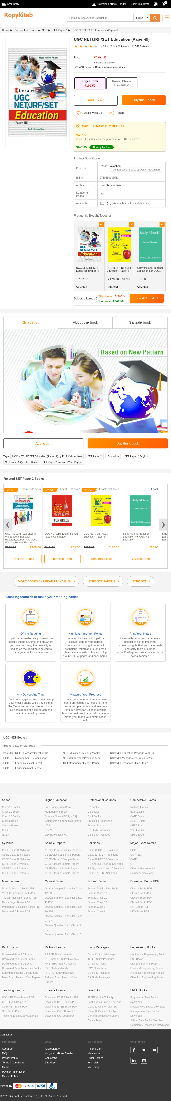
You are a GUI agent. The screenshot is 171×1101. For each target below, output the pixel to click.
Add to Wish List (93, 112)
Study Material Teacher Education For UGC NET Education (137, 536)
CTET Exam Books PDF (15, 1002)
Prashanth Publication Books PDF (21, 906)
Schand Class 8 (97, 911)
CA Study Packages (99, 830)
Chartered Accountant (142, 868)
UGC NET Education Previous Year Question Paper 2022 (80, 753)
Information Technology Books (147, 972)
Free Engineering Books (58, 807)
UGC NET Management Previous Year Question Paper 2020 (134, 758)
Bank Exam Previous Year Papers (21, 977)
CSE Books (136, 959)
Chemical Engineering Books (146, 977)
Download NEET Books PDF (61, 1002)
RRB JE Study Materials (58, 954)
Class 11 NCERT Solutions (103, 854)
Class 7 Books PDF (141, 893)
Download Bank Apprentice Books (21, 968)
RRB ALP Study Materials (59, 972)
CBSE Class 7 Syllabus (15, 873)
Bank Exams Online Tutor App (104, 1002)
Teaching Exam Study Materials (20, 1015)
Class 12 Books (11, 807)
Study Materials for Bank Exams (20, 972)
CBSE (5, 830)
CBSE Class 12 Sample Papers (62, 850)
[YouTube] (154, 1051)
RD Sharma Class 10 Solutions (105, 863)
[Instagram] (144, 1061)
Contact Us (6, 1034)
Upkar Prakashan (110, 166)
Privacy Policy (10, 1058)
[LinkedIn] (133, 1061)
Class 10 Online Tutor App (102, 1011)
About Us (7, 1048)
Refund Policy (10, 1076)
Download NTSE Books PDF (61, 1006)
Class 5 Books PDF (141, 902)
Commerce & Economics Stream (63, 820)
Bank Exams (137, 811)
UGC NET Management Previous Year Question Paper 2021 (80, 758)
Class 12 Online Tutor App (102, 1006)
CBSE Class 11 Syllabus (16, 854)
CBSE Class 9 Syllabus (15, 863)
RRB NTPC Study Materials (60, 963)
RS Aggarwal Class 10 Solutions (106, 868)
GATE (133, 859)
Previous (8, 524)
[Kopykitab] (17, 14)
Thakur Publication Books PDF (19, 897)
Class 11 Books (11, 811)
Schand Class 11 (97, 897)
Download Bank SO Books (17, 963)
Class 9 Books (10, 820)
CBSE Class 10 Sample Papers (62, 859)
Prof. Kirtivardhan (110, 185)
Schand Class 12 (97, 893)
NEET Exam (137, 825)
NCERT (6, 834)
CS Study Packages (99, 834)
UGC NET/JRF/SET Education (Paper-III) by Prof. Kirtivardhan (47, 456)
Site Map (50, 1062)
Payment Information (13, 1071)
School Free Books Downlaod (147, 1020)
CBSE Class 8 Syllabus (15, 868)
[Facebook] (133, 1051)
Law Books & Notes (56, 834)
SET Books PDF (11, 1011)
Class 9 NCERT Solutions (102, 873)
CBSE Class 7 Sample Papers (62, 873)
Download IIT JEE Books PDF (61, 997)
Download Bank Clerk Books (18, 959)
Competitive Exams (25, 30)
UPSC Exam (137, 834)
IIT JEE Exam (137, 820)
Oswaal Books (10, 825)
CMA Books (94, 816)
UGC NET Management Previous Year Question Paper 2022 (27, 758)
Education (113, 456)
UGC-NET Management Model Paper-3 (79, 763)
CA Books (93, 807)
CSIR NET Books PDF (14, 1006)
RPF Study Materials (56, 968)
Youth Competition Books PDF (19, 893)
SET (44, 30)
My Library (93, 1067)
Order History (95, 1058)
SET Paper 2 (60, 30)
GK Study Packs (97, 963)
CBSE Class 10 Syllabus (16, 859)
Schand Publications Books (103, 888)
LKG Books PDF (139, 906)
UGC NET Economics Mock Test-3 (22, 763)
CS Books (93, 811)
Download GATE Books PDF (61, 1011)
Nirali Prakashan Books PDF (18, 888)
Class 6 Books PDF (141, 897)
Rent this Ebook (23, 559)
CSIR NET (136, 854)
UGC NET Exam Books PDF (18, 997)
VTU (47, 825)
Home (5, 30)
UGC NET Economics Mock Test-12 (130, 763)
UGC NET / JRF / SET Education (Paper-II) (96, 535)
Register (144, 4)
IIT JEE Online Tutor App (101, 997)
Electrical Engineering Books (146, 968)
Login (134, 4)
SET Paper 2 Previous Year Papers (62, 462)
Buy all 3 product (147, 298)
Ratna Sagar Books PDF (16, 902)
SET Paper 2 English (136, 456)
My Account (94, 1053)
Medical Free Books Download (147, 1006)
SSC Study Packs (97, 968)
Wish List (93, 1062)
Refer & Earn (95, 1048)
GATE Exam (137, 816)
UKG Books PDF (139, 911)
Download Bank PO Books (17, 954)
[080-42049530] (155, 4)
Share (121, 112)
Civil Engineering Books (144, 963)
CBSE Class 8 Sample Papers (62, 868)
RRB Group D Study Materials (62, 959)
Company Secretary (141, 873)
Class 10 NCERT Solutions (103, 859)
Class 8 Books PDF (141, 888)
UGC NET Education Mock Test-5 (22, 768)
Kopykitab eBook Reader (59, 1053)
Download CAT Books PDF (60, 1015)
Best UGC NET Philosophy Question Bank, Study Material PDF (27, 753)
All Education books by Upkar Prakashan (136, 169)
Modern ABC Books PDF (16, 911)
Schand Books (96, 825)
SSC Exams (137, 830)
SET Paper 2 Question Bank (21, 462)
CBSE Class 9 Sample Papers (62, 863)
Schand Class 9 (97, 906)
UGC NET (136, 850)
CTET (133, 863)
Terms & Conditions (13, 1062)
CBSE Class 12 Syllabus (16, 850)
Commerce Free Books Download (149, 1025)
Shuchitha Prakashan (100, 820)
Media (5, 1067)
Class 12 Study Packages (102, 954)
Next (163, 524)
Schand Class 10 (97, 902)
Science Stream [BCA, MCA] (61, 816)
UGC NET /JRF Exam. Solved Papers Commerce (61, 535)
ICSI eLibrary (52, 1048)
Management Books (56, 811)
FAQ (4, 1053)
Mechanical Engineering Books (148, 954)
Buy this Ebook (141, 559)
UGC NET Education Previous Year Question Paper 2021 (134, 753)
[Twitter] (144, 1051)
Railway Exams (139, 807)
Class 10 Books (11, 816)
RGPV (48, 830)
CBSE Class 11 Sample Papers (62, 854)
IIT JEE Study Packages (101, 959)
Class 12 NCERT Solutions (103, 850)
